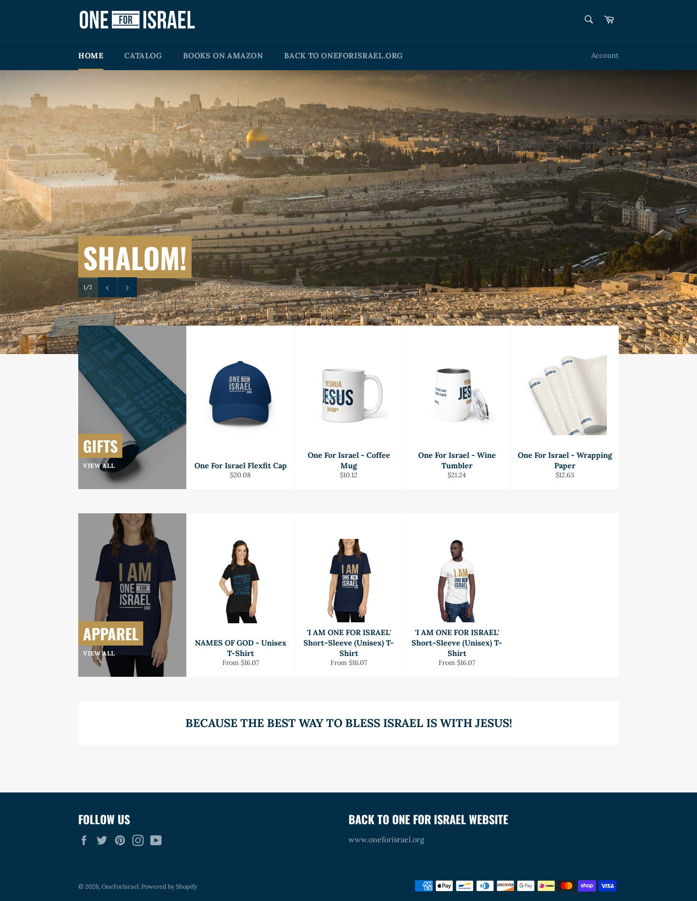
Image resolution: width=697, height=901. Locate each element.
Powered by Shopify (169, 887)
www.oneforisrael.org (386, 839)
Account (605, 55)
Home (90, 55)
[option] (348, 212)
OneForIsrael (119, 887)
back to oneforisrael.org (343, 55)
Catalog (143, 55)
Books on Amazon (223, 55)
